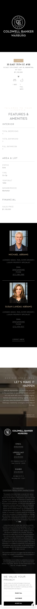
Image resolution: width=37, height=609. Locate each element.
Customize (18, 598)
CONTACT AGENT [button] (18, 339)
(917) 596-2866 (18, 275)
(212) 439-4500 (18, 457)
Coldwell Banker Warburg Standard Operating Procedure (18, 490)
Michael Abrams (18, 254)
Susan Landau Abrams (18, 307)
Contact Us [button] (29, 415)
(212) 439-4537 (18, 327)
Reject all (18, 593)
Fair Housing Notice (18, 488)
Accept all (18, 603)
